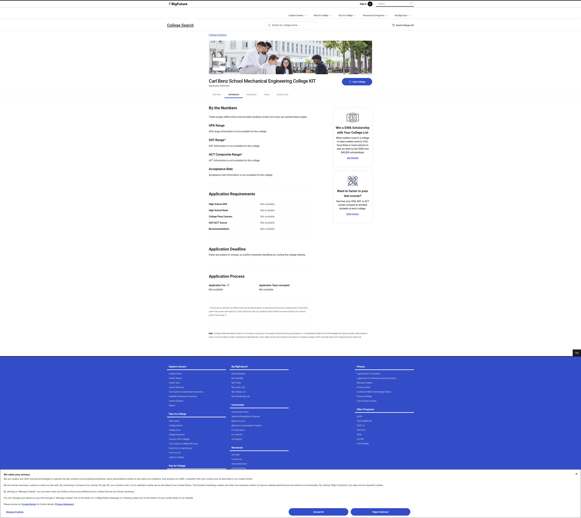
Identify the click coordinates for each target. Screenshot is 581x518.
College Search (180, 25)
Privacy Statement (64, 504)
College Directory (218, 35)
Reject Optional (380, 512)
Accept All (318, 512)
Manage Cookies (14, 512)
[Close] (576, 474)
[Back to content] (226, 315)
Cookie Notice (29, 504)
